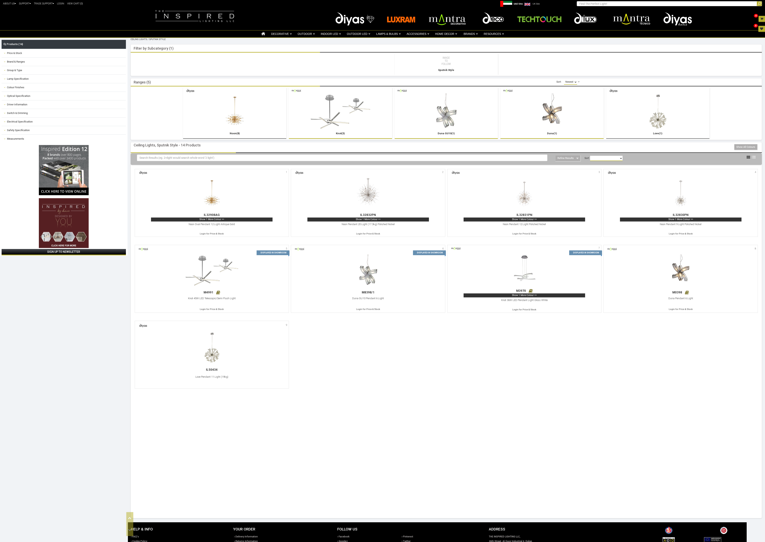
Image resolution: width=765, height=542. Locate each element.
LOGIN (60, 3)
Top (129, 518)
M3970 (521, 291)
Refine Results (565, 158)
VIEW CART (75, 3)
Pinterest (408, 536)
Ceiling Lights (138, 39)
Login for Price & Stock (212, 233)
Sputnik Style (157, 39)
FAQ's (135, 536)
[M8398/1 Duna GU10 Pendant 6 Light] (368, 271)
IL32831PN (524, 215)
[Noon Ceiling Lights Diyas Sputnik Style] (234, 112)
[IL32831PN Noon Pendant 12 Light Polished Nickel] (524, 194)
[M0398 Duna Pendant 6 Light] (680, 271)
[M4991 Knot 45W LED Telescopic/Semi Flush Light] (211, 271)
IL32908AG (212, 215)
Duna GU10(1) (446, 133)
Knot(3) (340, 133)
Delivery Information (246, 536)
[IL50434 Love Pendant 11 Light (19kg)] (212, 348)
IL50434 (212, 369)
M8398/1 (368, 292)
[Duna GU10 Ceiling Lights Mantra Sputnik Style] (446, 112)
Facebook (344, 536)
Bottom (129, 530)
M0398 (677, 292)
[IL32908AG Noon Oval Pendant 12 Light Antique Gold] (212, 194)
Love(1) (657, 133)
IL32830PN (680, 215)
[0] (762, 19)
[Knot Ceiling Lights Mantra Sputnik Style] (340, 112)
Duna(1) (552, 133)
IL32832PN (368, 215)
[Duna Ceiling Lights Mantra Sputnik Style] (552, 112)
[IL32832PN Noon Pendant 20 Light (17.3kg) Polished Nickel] (368, 194)
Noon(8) (235, 133)
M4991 (209, 292)
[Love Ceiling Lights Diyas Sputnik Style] (658, 112)
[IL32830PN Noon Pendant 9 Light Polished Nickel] (680, 194)
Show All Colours (745, 146)
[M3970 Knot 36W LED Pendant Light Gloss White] (524, 269)
